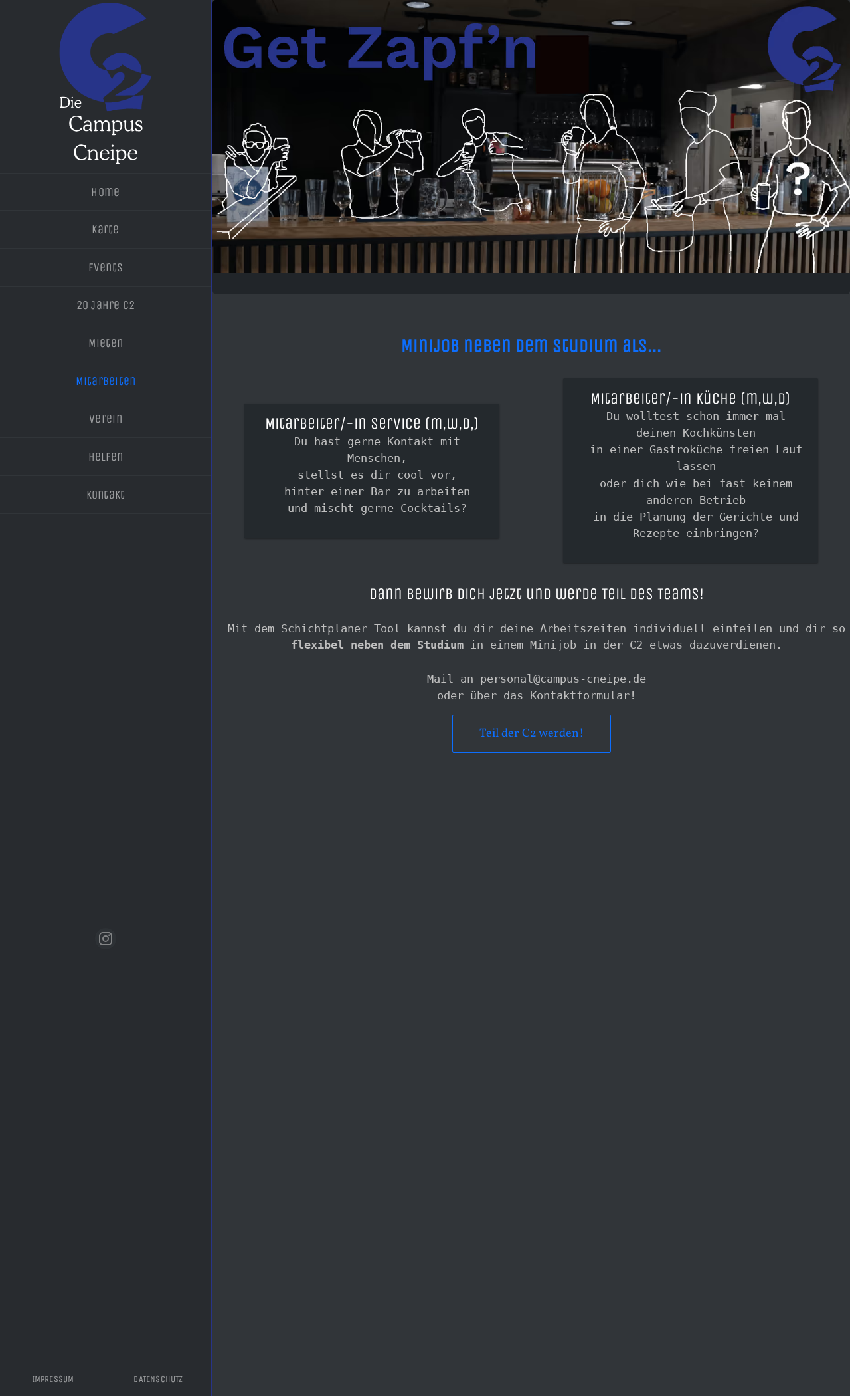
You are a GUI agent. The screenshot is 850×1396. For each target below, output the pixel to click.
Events (106, 267)
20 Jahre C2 (105, 305)
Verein (105, 418)
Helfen (106, 456)
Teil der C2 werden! (531, 733)
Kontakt (106, 494)
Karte (105, 229)
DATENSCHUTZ (158, 1379)
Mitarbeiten (106, 381)
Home (105, 192)
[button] (105, 938)
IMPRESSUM (53, 1379)
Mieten (106, 343)
